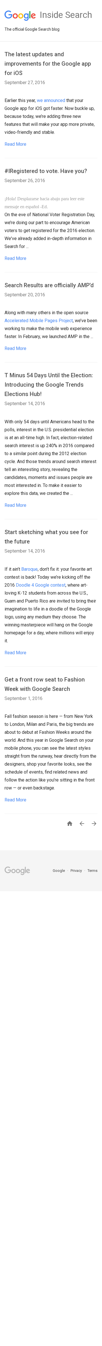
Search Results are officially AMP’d (49, 285)
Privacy (77, 870)
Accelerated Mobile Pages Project (39, 320)
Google (59, 870)
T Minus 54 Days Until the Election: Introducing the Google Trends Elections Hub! (49, 384)
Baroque (29, 569)
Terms (92, 870)
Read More (15, 144)
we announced (51, 100)
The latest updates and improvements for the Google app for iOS (48, 63)
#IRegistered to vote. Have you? (46, 171)
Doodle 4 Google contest (40, 585)
